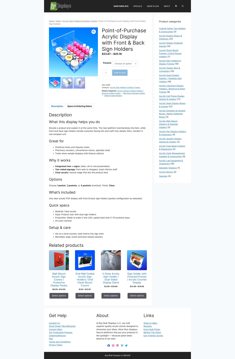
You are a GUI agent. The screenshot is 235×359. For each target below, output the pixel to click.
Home (51, 21)
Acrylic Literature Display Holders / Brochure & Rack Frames (172, 89)
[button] (182, 6)
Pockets (107, 63)
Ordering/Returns (57, 335)
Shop (58, 21)
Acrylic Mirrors (166, 172)
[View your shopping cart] (176, 6)
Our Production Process (61, 332)
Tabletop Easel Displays (113, 96)
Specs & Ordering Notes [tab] (79, 106)
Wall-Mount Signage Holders (134, 93)
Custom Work (55, 329)
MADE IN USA (153, 6)
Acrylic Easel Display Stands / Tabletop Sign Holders (170, 78)
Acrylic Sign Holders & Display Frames (79, 21)
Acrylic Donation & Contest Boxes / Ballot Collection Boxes (172, 114)
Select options (59, 295)
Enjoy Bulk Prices (152, 329)
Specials (163, 176)
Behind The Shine (152, 332)
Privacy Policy (55, 345)
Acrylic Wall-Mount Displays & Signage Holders (168, 124)
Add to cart (119, 72)
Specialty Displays (168, 168)
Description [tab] (57, 106)
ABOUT (167, 6)
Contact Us (54, 323)
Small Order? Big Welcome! (62, 326)
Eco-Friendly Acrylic (153, 335)
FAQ (51, 338)
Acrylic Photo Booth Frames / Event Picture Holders (170, 53)
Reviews (148, 326)
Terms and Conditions (60, 342)
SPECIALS (137, 6)
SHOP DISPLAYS (121, 6)
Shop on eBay (150, 323)
